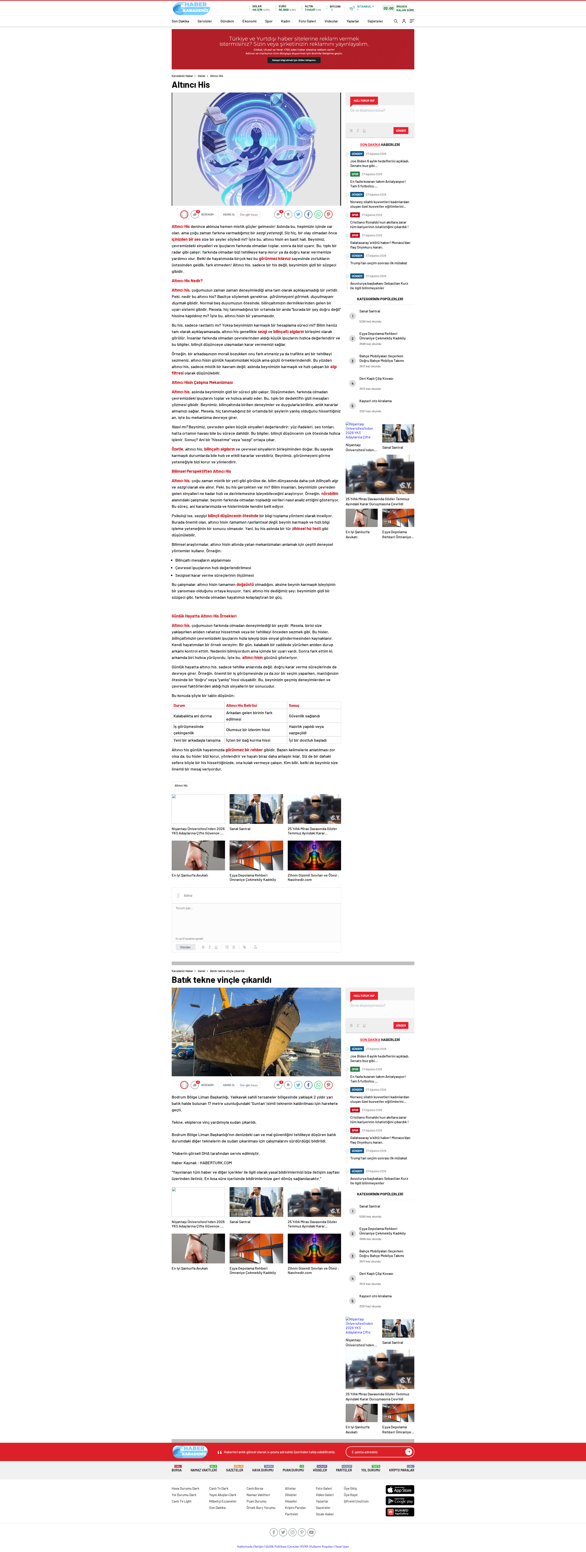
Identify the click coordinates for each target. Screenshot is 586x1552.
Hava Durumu (263, 1468)
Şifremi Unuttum (356, 1501)
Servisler (205, 21)
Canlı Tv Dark (218, 1488)
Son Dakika (180, 21)
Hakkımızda (244, 1546)
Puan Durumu (293, 1468)
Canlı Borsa (255, 1488)
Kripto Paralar (401, 1468)
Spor (269, 21)
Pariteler (344, 1468)
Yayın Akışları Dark (222, 1495)
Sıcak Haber (325, 1514)
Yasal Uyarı (342, 1546)
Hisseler (320, 1468)
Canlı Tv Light (182, 1501)
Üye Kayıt (351, 1495)
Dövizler (291, 1495)
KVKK (304, 1546)
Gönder (185, 947)
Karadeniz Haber (182, 76)
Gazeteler (375, 21)
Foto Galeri (307, 21)
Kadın (285, 21)
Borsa (177, 1468)
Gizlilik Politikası (276, 1546)
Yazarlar (353, 21)
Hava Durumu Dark (185, 1488)
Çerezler (293, 1546)
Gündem (227, 21)
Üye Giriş (350, 1488)
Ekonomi (249, 21)
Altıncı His (181, 785)
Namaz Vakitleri (204, 1468)
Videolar (331, 21)
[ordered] (227, 947)
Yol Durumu (370, 1468)
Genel (201, 76)
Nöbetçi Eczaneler (223, 1501)
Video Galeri (325, 1495)
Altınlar (290, 1488)
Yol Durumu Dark (184, 1495)
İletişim (259, 1546)
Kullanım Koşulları (321, 1546)
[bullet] (233, 947)
